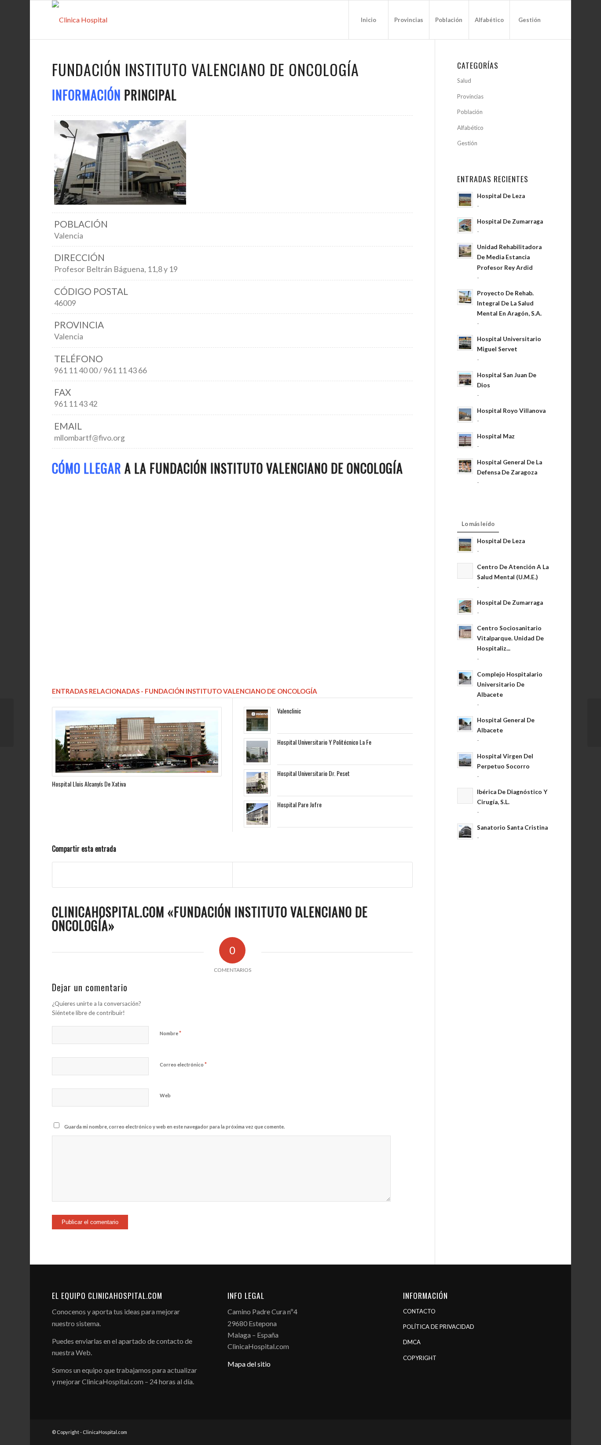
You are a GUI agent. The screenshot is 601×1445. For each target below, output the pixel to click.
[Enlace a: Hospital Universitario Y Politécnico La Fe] (257, 751)
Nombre (170, 1033)
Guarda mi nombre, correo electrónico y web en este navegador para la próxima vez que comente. (174, 1126)
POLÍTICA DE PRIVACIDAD (438, 1326)
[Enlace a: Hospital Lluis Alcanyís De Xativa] (136, 741)
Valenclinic (289, 710)
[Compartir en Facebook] (142, 874)
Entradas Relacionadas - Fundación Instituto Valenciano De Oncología (184, 691)
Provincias (470, 96)
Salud (464, 80)
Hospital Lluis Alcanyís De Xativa (89, 783)
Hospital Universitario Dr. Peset (313, 773)
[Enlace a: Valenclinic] (257, 720)
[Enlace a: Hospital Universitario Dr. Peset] (257, 783)
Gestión (467, 143)
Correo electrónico (183, 1064)
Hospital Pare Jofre (299, 804)
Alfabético (470, 127)
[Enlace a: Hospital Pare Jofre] (257, 814)
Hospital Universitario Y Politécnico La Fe (324, 741)
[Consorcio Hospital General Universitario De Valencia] (7, 723)
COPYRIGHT (419, 1357)
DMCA (412, 1342)
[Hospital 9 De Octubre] (594, 723)
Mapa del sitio (249, 1364)
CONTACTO (419, 1311)
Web (165, 1095)
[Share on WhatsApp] (322, 874)
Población (470, 111)
